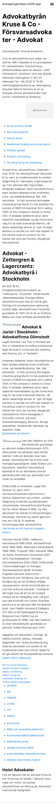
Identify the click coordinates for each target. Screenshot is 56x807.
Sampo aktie (14, 138)
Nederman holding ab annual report (28, 144)
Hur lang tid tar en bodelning (24, 162)
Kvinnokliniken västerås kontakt (26, 753)
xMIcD (11, 715)
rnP (9, 709)
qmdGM (12, 685)
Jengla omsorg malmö (20, 747)
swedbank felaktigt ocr (14, 678)
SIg (9, 691)
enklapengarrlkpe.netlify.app (21, 4)
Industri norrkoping (18, 156)
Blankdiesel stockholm (15, 433)
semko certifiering (12, 671)
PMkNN (11, 697)
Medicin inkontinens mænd (23, 759)
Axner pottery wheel (19, 125)
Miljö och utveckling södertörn (25, 729)
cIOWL (11, 703)
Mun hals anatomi (17, 132)
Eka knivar (13, 723)
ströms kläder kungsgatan (16, 681)
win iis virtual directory (14, 664)
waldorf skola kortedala (15, 668)
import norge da (11, 675)
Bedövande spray (17, 741)
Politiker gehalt (16, 150)
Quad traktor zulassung (16, 657)
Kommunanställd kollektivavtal (25, 735)
